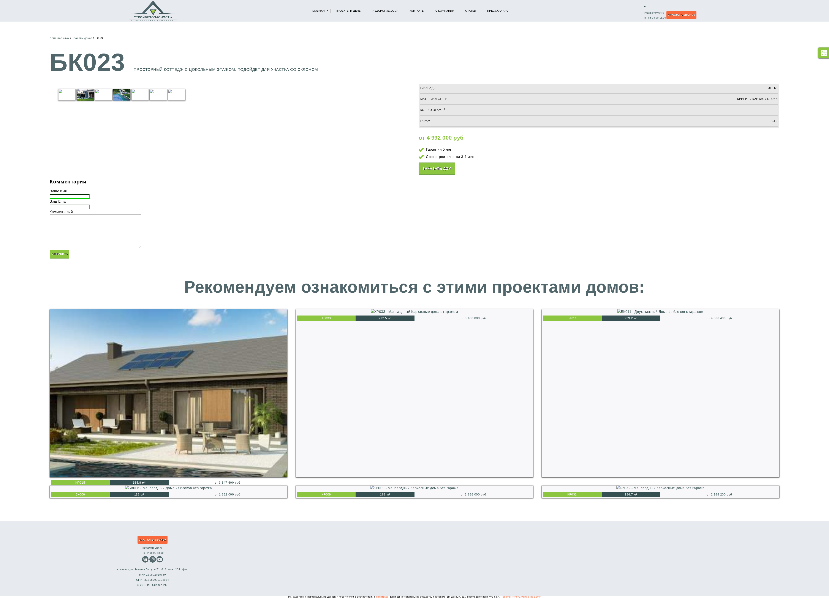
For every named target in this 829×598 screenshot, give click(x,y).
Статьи (470, 10)
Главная (318, 10)
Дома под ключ (59, 38)
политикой (382, 596)
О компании (444, 10)
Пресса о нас (498, 10)
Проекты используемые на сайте (521, 596)
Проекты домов (82, 38)
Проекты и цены (349, 10)
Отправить (59, 254)
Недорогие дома (385, 10)
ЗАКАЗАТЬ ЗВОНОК (681, 14)
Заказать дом (436, 168)
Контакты (417, 10)
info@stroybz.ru (654, 12)
